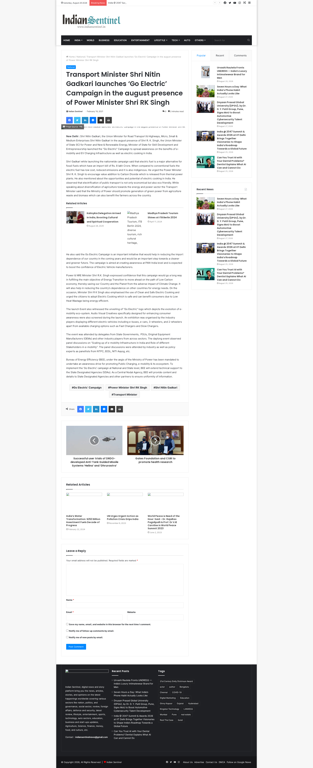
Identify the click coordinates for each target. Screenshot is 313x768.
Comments (240, 55)
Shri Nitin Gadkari (166, 387)
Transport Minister (125, 394)
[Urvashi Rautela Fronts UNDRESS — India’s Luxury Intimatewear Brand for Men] (206, 72)
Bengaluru (184, 687)
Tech (175, 40)
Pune (174, 714)
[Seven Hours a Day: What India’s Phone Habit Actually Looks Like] (206, 91)
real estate (186, 714)
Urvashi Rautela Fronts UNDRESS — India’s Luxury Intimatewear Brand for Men (232, 72)
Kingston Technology (169, 709)
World (90, 40)
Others (199, 40)
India (77, 40)
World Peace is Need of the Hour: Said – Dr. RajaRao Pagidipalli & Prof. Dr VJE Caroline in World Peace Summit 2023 (164, 522)
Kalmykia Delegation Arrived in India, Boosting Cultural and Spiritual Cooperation (104, 217)
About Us (188, 762)
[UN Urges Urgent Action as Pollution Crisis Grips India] (125, 503)
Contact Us (211, 762)
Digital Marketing (168, 698)
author (172, 687)
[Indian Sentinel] (91, 21)
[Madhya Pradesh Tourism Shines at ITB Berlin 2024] (136, 228)
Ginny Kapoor (166, 703)
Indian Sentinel (75, 111)
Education (120, 40)
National (81, 56)
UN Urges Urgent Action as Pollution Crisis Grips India (122, 517)
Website (131, 612)
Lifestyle (159, 40)
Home (66, 40)
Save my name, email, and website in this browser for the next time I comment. (110, 624)
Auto (187, 40)
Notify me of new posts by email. (86, 637)
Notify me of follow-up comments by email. (91, 631)
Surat (180, 720)
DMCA (222, 762)
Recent (220, 55)
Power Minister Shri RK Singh (128, 387)
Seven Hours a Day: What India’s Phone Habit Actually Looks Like (232, 90)
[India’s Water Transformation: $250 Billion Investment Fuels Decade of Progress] (84, 503)
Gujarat (180, 703)
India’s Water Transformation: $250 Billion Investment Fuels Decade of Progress (83, 520)
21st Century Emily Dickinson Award (176, 681)
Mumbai (163, 714)
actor (162, 687)
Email (70, 612)
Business (104, 40)
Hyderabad (193, 703)
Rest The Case (166, 720)
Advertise (199, 762)
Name (70, 600)
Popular (201, 55)
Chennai (164, 692)
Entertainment (140, 40)
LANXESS (188, 709)
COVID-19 (176, 692)
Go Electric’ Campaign (88, 387)
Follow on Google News (239, 762)
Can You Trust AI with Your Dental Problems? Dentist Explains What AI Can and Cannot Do (231, 162)
